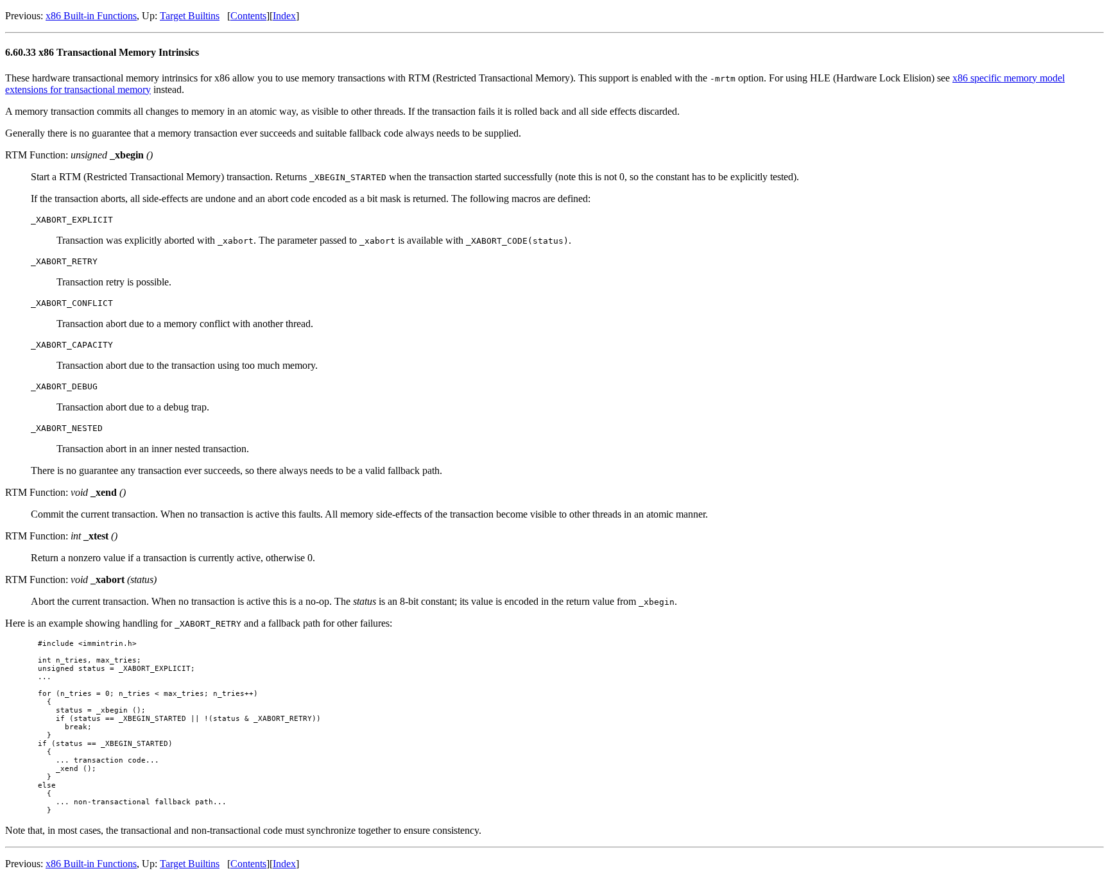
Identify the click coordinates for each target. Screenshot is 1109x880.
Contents (248, 15)
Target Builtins (189, 15)
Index (284, 15)
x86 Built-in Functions (91, 15)
